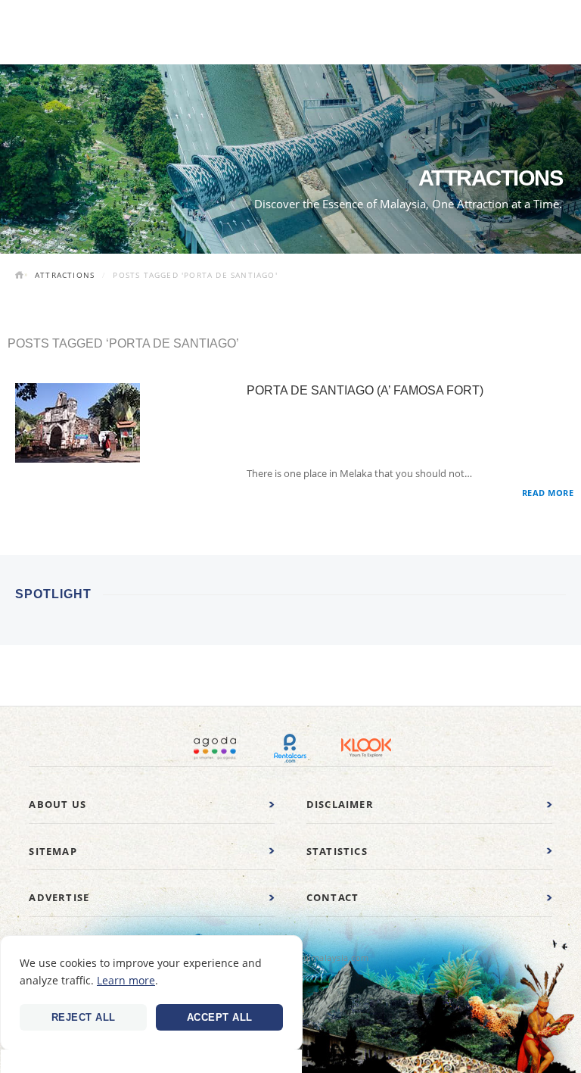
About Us (57, 804)
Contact (332, 897)
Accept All (220, 1017)
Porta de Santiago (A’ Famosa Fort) (365, 390)
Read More (548, 492)
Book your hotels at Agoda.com (215, 748)
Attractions (65, 275)
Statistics (337, 851)
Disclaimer (340, 804)
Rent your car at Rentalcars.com (290, 748)
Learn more (126, 980)
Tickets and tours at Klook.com (366, 748)
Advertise (59, 897)
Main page (21, 276)
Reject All (83, 1017)
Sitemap (52, 851)
